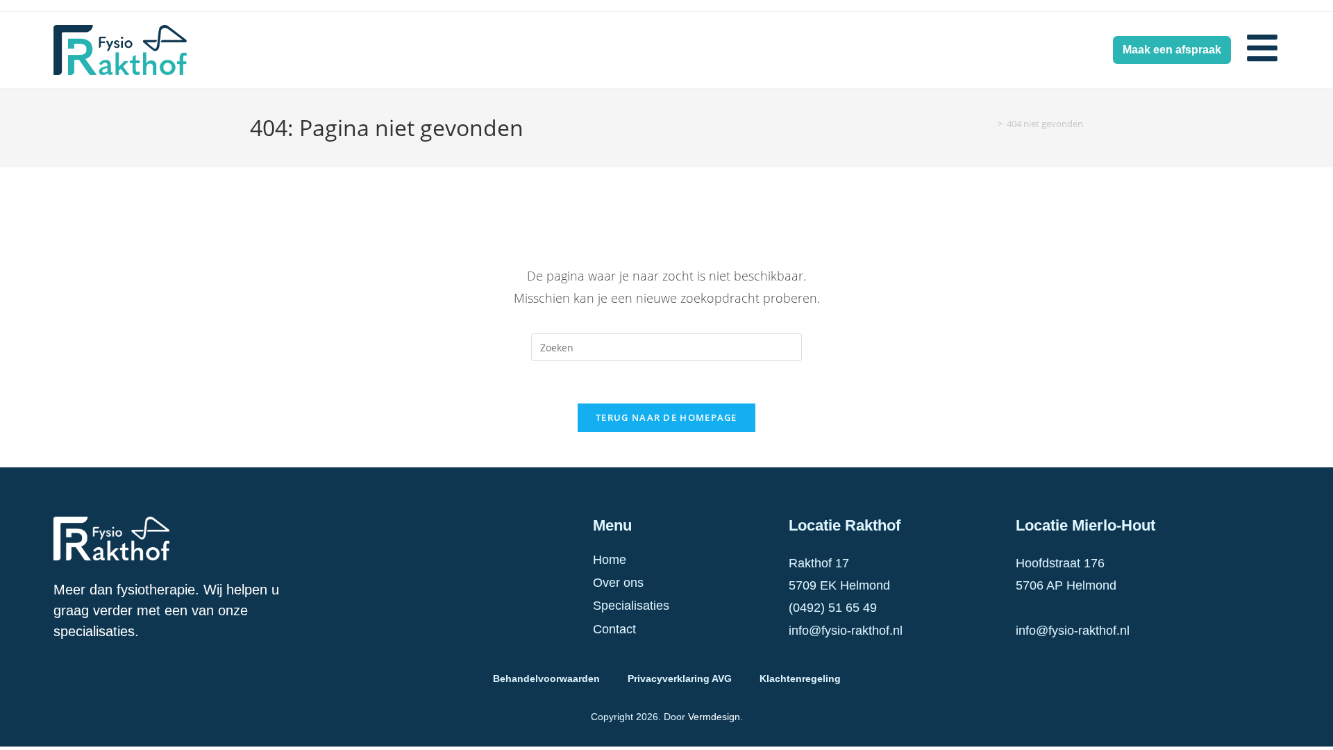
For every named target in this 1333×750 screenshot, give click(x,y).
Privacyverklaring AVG (680, 678)
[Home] (990, 123)
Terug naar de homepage (666, 417)
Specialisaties (631, 605)
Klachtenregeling (800, 678)
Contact (614, 629)
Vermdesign (714, 716)
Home (609, 560)
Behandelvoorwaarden (546, 678)
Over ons (618, 583)
